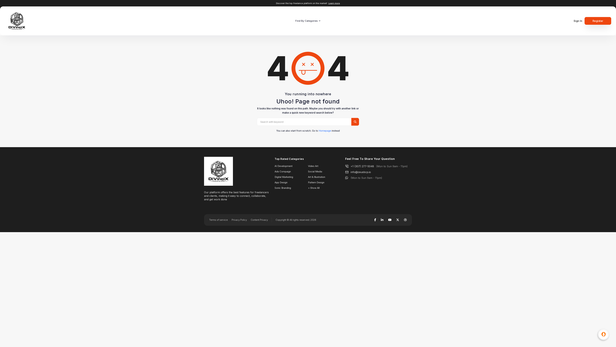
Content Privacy (259, 219)
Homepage (325, 130)
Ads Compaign (283, 171)
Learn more (334, 3)
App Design (281, 182)
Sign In (578, 20)
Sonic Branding (283, 187)
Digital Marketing (284, 176)
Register (598, 20)
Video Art (313, 166)
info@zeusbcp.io (361, 172)
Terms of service (218, 219)
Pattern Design (316, 182)
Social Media (315, 171)
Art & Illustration (316, 176)
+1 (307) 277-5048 (362, 166)
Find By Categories (306, 20)
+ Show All (314, 187)
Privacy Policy (239, 219)
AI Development (283, 166)
